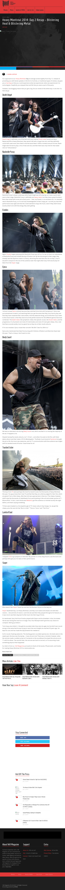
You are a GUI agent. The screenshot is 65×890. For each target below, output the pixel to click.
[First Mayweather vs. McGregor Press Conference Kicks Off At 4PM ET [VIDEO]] (18, 807)
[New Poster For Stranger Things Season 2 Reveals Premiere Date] (18, 799)
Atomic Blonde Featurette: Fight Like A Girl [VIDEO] (35, 779)
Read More (8, 866)
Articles (4, 27)
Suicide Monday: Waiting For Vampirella (32, 813)
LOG (9, 556)
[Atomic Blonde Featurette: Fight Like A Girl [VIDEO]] (18, 781)
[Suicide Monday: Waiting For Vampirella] (18, 815)
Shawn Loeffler (12, 74)
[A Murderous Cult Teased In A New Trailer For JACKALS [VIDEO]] (18, 823)
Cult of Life (30, 10)
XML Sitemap (47, 850)
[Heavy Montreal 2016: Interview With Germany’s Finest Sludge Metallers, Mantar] (52, 669)
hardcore (53, 439)
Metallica (29, 500)
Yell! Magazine (19, 646)
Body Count (27, 431)
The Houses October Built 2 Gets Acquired (32, 787)
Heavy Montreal (21, 79)
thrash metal (42, 139)
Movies (5, 10)
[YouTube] (57, 884)
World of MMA (20, 10)
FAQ (24, 853)
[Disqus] (32, 707)
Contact (25, 856)
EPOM (16, 887)
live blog (8, 83)
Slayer (14, 263)
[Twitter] (59, 884)
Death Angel (6, 139)
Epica (14, 311)
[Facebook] (54, 884)
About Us (25, 850)
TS (13, 492)
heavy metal (38, 197)
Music (12, 10)
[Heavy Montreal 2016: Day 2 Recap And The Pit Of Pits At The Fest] (12, 669)
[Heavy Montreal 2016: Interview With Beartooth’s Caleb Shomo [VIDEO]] (32, 669)
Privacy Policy (47, 853)
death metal (16, 320)
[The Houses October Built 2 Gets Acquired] (18, 790)
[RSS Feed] (62, 884)
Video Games (40, 10)
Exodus (9, 254)
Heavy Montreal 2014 (31, 655)
